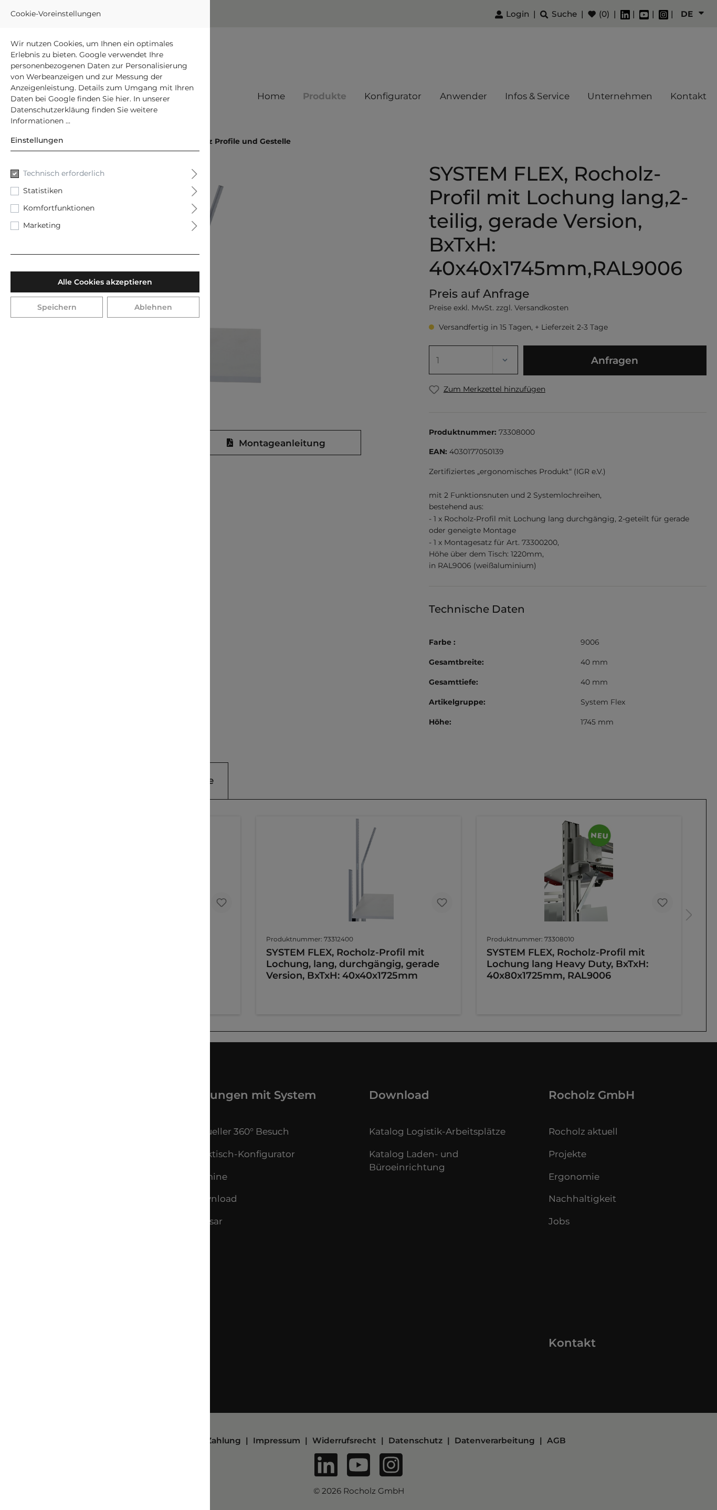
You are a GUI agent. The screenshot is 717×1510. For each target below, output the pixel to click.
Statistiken (42, 190)
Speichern (57, 307)
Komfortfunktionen (58, 208)
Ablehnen (153, 307)
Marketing (42, 225)
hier (122, 98)
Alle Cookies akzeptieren (105, 282)
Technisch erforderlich (63, 173)
